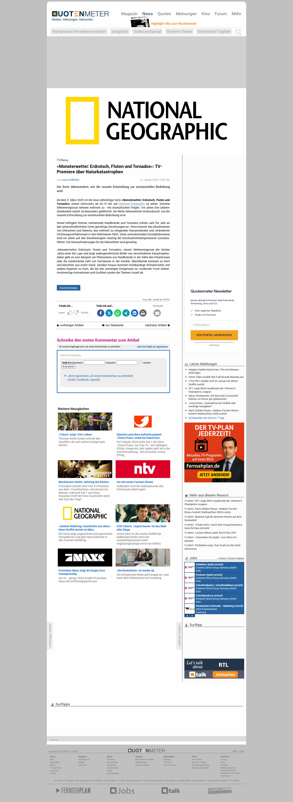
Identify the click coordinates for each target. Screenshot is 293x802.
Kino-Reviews (170, 765)
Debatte (167, 759)
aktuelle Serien (184, 780)
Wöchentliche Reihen (144, 759)
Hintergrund (83, 759)
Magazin (129, 13)
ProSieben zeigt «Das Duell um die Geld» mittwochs (212, 547)
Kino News (58, 780)
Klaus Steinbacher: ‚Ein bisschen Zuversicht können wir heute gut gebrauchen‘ (213, 397)
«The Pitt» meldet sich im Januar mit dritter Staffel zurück (213, 382)
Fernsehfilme (171, 780)
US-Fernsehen (113, 773)
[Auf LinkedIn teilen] (134, 313)
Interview (82, 765)
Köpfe (109, 770)
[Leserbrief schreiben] (157, 313)
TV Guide (147, 780)
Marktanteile (141, 762)
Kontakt (224, 765)
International (113, 768)
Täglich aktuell (142, 765)
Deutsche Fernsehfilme (218, 780)
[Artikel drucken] (143, 313)
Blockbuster (158, 780)
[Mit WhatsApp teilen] (117, 313)
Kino (206, 13)
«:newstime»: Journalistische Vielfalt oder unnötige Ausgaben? (212, 404)
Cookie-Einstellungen (230, 773)
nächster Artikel (156, 325)
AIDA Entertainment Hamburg (219, 609)
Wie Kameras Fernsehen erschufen (79, 31)
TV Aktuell (69, 780)
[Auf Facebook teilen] (100, 313)
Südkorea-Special (147, 31)
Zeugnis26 (120, 31)
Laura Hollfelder (70, 179)
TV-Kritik (167, 762)
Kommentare (68, 288)
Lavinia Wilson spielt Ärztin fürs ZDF (210, 532)
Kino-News (197, 759)
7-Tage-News (56, 768)
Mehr (236, 13)
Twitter (53, 773)
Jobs (223, 762)
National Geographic (132, 204)
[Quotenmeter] (80, 16)
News (147, 13)
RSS (52, 759)
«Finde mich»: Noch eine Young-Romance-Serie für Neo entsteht (213, 526)
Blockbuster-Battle (200, 768)
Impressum (226, 775)
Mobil (52, 765)
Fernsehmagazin (82, 780)
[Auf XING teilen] (126, 313)
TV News (122, 780)
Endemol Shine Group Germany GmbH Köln (216, 567)
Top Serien (234, 780)
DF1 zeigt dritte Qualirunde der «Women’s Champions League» (212, 389)
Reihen (81, 762)
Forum (221, 13)
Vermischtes (112, 762)
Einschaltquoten (134, 780)
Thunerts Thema (179, 31)
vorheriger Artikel (71, 325)
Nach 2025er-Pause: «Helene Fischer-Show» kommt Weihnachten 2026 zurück (214, 412)
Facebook (54, 770)
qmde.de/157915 (161, 299)
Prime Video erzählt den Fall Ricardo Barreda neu (216, 377)
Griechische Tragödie (214, 31)
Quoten (164, 13)
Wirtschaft (111, 765)
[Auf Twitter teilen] (109, 313)
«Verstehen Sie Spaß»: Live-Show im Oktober (210, 539)
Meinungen (186, 13)
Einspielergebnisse (200, 765)
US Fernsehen (110, 780)
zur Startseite (114, 325)
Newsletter (54, 762)
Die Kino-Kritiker (199, 762)
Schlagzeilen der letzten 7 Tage (206, 418)
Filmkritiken (97, 780)
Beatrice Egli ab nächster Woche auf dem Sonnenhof (213, 518)
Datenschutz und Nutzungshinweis (229, 769)
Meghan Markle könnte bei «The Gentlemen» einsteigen (214, 371)
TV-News (111, 759)
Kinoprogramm (199, 780)
